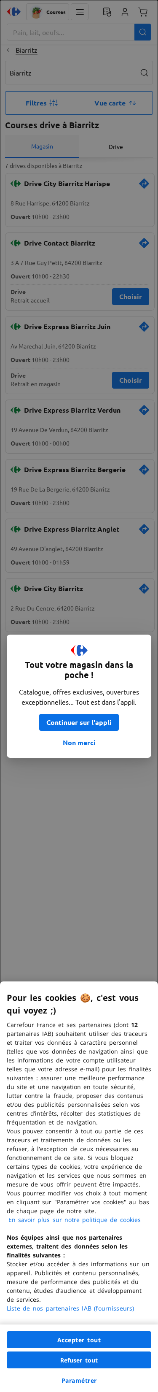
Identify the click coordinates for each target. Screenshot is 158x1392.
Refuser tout (79, 1360)
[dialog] (79, 1186)
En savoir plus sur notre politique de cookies (74, 1220)
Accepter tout (79, 1340)
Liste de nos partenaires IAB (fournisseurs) (70, 1308)
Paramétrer (79, 1380)
